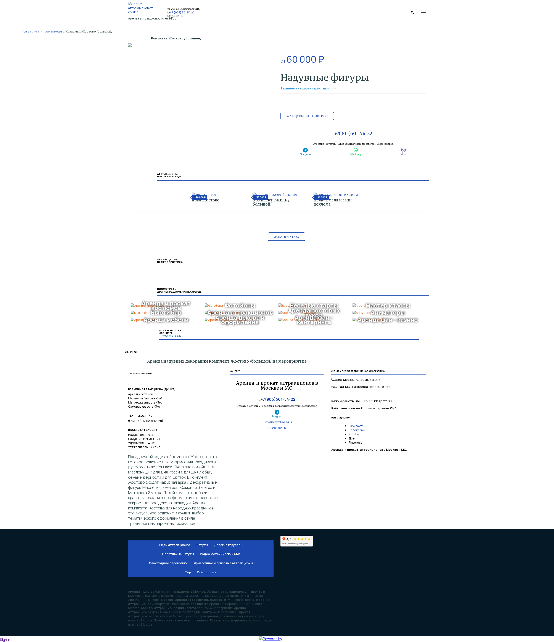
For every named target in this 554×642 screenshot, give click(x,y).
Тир (188, 572)
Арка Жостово (205, 200)
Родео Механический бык (220, 554)
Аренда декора (53, 31)
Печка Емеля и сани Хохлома (333, 202)
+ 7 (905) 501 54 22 (182, 12)
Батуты (202, 545)
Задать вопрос (286, 237)
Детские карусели (228, 545)
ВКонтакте (356, 426)
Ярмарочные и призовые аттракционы (223, 563)
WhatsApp (355, 154)
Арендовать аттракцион (307, 116)
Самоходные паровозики (168, 563)
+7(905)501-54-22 (353, 133)
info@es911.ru (177, 15)
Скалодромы (207, 572)
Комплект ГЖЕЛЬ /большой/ (271, 202)
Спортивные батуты (178, 554)
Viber (403, 154)
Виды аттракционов (174, 545)
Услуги (38, 31)
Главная (26, 31)
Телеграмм (357, 430)
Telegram (305, 154)
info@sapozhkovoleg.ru (278, 421)
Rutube (354, 434)
